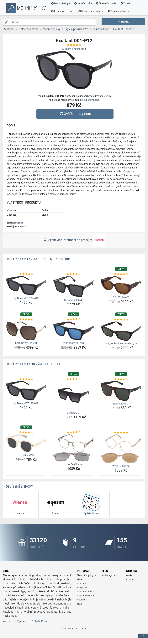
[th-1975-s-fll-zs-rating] (73, 320)
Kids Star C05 (26, 455)
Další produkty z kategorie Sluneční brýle (40, 259)
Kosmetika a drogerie (92, 11)
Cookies (130, 579)
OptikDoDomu (40, 621)
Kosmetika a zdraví (64, 11)
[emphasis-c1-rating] (73, 379)
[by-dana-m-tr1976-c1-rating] (26, 274)
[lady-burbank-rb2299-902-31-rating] (121, 320)
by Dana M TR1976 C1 (26, 298)
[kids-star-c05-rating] (26, 433)
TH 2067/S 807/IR (73, 299)
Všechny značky (85, 591)
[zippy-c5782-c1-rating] (121, 379)
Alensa (22, 226)
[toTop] (143, 636)
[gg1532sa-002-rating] (121, 274)
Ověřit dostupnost (77, 114)
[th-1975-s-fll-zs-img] (73, 331)
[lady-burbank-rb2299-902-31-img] (121, 331)
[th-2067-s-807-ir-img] (73, 286)
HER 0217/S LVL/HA (26, 343)
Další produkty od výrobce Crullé (33, 364)
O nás (129, 575)
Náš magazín (109, 575)
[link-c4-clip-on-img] (73, 447)
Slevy (79, 603)
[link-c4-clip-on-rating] (73, 433)
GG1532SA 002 (121, 297)
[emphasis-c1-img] (73, 395)
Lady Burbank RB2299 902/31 (121, 343)
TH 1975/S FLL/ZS (73, 343)
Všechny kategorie (120, 11)
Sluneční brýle (84, 3)
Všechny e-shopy (85, 595)
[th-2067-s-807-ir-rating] (73, 274)
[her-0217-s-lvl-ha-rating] (26, 320)
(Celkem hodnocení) (74, 48)
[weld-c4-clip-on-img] (121, 448)
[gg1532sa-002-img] (121, 285)
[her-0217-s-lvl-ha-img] (26, 331)
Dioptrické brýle (62, 3)
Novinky (81, 599)
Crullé (19, 222)
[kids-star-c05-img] (26, 443)
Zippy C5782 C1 (121, 403)
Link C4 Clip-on (74, 464)
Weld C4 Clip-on (121, 466)
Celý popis (93, 99)
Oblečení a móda (107, 3)
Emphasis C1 (73, 412)
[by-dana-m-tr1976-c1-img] (26, 286)
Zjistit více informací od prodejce (70, 240)
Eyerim (21, 621)
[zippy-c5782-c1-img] (121, 391)
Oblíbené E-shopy (19, 486)
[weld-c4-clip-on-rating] (121, 433)
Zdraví (126, 3)
